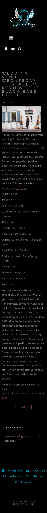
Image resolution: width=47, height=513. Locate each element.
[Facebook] (6, 49)
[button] (11, 38)
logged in (24, 436)
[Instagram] (19, 49)
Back (23, 406)
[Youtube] (13, 49)
